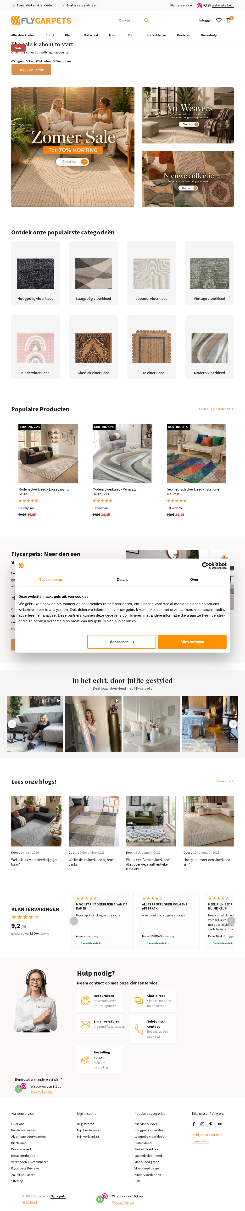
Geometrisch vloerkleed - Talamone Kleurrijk (193, 491)
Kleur (69, 35)
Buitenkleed (143, 1143)
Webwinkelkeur (223, 5)
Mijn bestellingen (89, 1130)
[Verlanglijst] (219, 20)
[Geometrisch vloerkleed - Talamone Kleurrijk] (197, 453)
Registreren (85, 1124)
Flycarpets (58, 1196)
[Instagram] (202, 1124)
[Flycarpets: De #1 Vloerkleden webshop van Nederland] (41, 20)
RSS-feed (30, 1202)
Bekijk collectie (31, 69)
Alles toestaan (192, 642)
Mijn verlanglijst (88, 1136)
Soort (50, 35)
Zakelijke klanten (23, 1175)
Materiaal (91, 35)
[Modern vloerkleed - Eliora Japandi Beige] (48, 453)
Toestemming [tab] (50, 579)
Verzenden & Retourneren (30, 1162)
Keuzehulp (209, 35)
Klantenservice (181, 5)
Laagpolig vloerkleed (149, 1136)
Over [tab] (194, 579)
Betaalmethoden (23, 1155)
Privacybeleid (21, 1149)
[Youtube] (220, 1124)
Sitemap (17, 1181)
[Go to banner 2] (188, 115)
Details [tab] (122, 579)
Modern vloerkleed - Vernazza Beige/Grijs (115, 491)
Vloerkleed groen (146, 1162)
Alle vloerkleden (23, 35)
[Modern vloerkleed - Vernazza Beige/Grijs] (122, 453)
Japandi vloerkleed (148, 1155)
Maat (113, 35)
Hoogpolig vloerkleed (150, 1130)
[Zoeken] (146, 20)
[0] (227, 20)
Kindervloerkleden (147, 1175)
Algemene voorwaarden (28, 1136)
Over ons (17, 1124)
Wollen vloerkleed (147, 1149)
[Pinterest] (211, 1124)
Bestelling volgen (23, 1130)
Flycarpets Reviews (25, 1168)
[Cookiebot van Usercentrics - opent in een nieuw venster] (206, 565)
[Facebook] (194, 1124)
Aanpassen (119, 642)
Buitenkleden (156, 35)
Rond (131, 35)
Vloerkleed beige (146, 1168)
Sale (18, 48)
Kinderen (183, 35)
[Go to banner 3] (188, 179)
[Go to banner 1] (72, 147)
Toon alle (223, 781)
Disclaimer (18, 1143)
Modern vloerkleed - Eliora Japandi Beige (43, 491)
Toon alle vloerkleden (214, 409)
